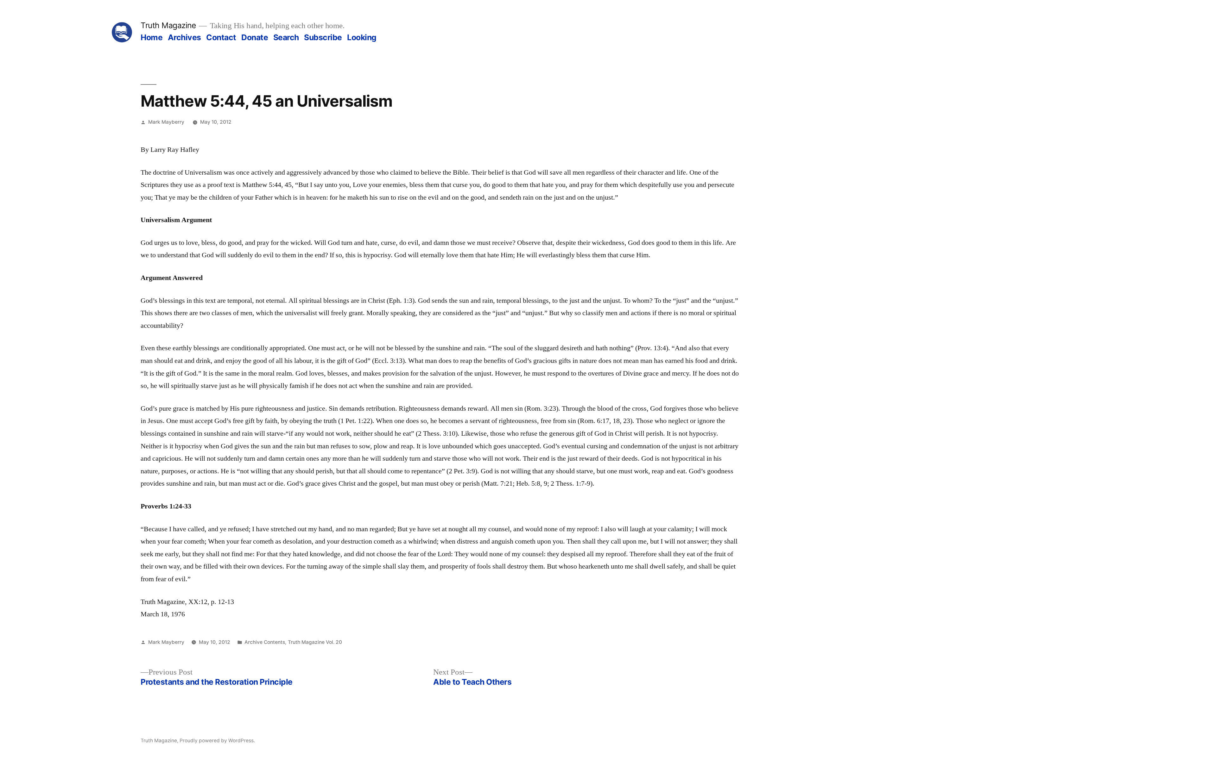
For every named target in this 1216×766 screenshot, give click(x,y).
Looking (362, 37)
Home (151, 37)
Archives (184, 37)
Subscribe (323, 37)
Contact (221, 37)
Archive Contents (264, 642)
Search (286, 37)
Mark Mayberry (166, 122)
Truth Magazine (168, 25)
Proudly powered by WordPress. (217, 741)
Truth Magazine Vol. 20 (315, 642)
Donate (254, 37)
